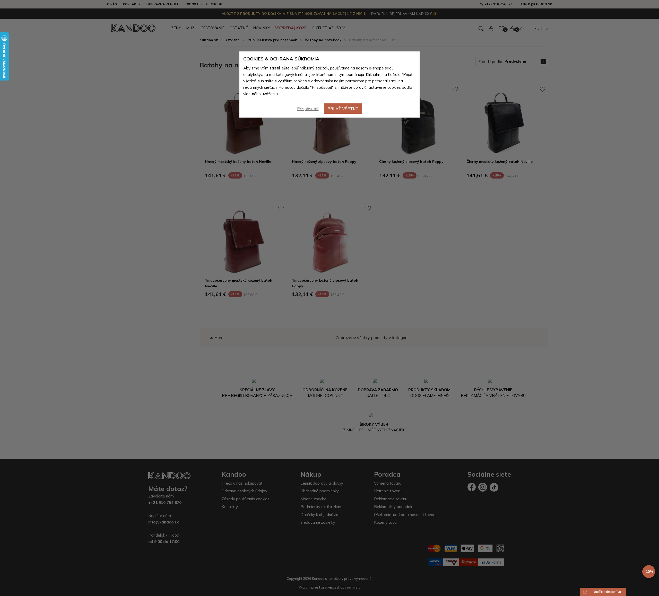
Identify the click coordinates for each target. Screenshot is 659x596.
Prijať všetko (343, 108)
